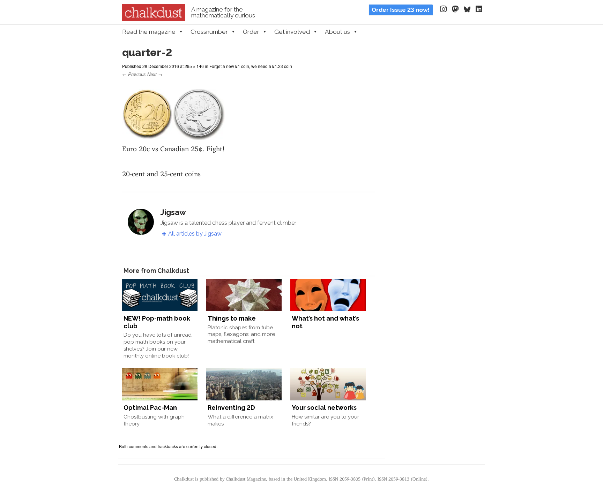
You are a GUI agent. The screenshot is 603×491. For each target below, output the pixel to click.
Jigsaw (173, 212)
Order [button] (251, 31)
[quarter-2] (173, 135)
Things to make (232, 318)
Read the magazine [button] (149, 31)
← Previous (134, 74)
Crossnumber (209, 31)
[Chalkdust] (153, 18)
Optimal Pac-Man (150, 407)
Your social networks (324, 407)
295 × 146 (194, 66)
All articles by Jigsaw (195, 233)
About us (337, 31)
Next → (155, 74)
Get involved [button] (292, 31)
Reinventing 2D (231, 407)
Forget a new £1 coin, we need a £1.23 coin (250, 66)
